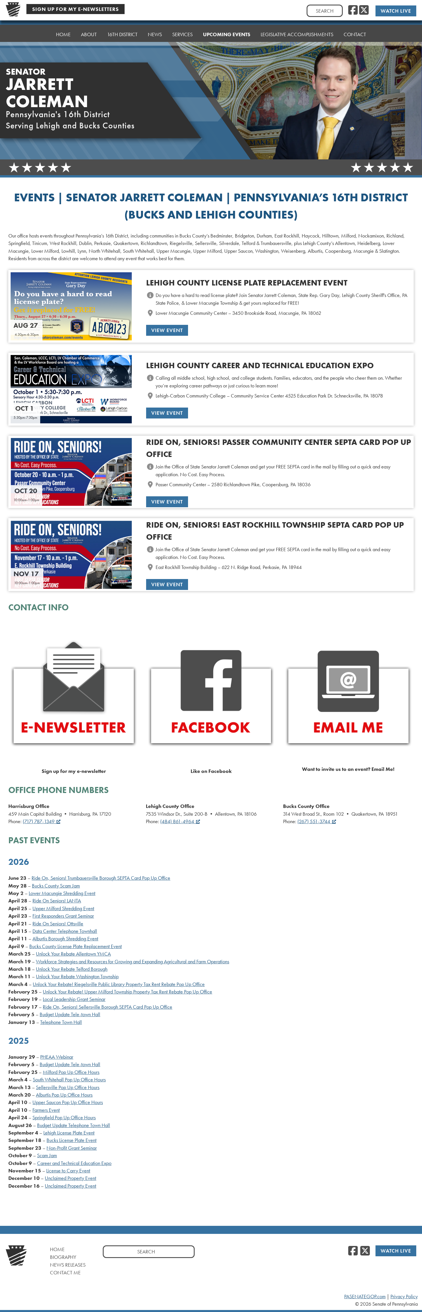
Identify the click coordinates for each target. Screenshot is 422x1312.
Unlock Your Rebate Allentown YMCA (73, 954)
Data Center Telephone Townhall (64, 931)
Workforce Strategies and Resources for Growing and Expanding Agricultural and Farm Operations (132, 961)
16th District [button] (122, 34)
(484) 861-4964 (177, 821)
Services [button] (182, 34)
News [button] (155, 34)
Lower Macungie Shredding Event (62, 893)
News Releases (68, 1264)
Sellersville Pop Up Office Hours (67, 1087)
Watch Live (396, 10)
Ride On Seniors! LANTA (56, 901)
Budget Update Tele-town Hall (70, 1014)
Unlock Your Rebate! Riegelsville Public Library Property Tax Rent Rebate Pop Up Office (119, 984)
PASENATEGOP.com (365, 1296)
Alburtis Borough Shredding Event (65, 938)
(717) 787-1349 (39, 821)
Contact (355, 34)
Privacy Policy (404, 1296)
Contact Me (65, 1272)
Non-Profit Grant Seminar (72, 1148)
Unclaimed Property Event (70, 1178)
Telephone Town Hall (61, 1022)
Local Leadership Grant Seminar (74, 999)
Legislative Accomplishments (297, 34)
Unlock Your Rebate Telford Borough (71, 969)
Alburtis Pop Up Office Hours (64, 1095)
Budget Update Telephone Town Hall (73, 1125)
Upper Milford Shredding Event (63, 908)
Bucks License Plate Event (71, 1140)
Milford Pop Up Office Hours (71, 1072)
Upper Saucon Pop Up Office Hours (67, 1102)
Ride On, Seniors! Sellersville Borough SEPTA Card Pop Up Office (107, 1007)
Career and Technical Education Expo (74, 1163)
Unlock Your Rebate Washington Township (77, 976)
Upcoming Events (226, 34)
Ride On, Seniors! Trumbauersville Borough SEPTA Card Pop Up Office (101, 878)
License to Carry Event (68, 1171)
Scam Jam (47, 1155)
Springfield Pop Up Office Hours (64, 1117)
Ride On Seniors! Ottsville (57, 924)
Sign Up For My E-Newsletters (75, 9)
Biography (63, 1257)
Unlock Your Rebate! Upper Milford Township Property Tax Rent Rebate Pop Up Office (127, 992)
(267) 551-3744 (313, 821)
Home (63, 34)
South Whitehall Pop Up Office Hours (69, 1079)
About (89, 34)
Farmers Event (46, 1110)
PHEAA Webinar (56, 1057)
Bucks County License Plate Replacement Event (75, 946)
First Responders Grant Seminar (63, 916)
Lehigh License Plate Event (68, 1133)
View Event (167, 330)
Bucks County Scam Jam (56, 886)
